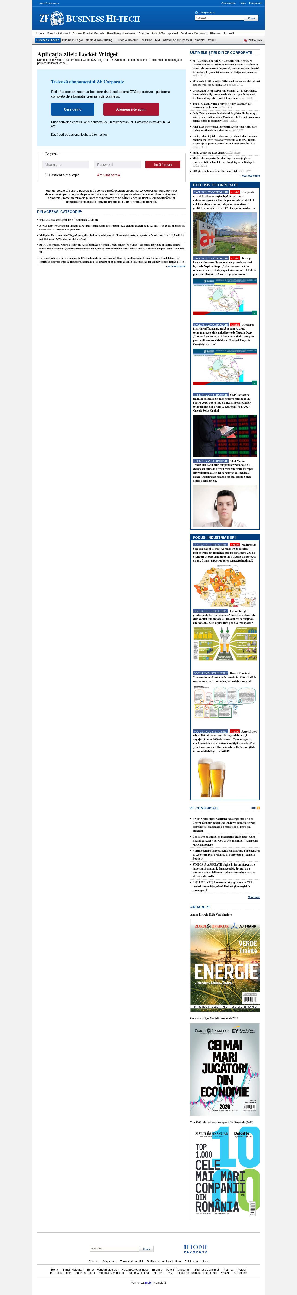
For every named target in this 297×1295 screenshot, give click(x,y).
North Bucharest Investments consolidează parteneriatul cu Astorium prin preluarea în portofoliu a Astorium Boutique (226, 854)
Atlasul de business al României (184, 40)
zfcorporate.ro (207, 12)
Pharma (215, 33)
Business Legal (72, 40)
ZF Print (146, 40)
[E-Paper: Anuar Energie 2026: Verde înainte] (225, 1010)
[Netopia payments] (195, 1252)
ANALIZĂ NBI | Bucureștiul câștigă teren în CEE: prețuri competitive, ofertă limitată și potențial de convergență (223, 886)
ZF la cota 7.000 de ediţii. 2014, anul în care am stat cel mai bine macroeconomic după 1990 (226, 83)
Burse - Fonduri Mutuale (88, 33)
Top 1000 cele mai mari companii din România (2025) (221, 1122)
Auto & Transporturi (165, 33)
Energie (144, 33)
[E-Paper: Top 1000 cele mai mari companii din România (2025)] (225, 1218)
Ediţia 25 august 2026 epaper (209, 152)
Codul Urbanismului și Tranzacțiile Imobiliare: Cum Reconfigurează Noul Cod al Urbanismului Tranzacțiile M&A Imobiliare (225, 841)
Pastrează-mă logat (64, 175)
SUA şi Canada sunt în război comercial (215, 171)
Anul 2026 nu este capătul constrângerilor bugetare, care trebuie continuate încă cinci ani (225, 128)
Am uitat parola (108, 175)
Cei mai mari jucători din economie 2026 (214, 1018)
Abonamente (228, 3)
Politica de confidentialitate (164, 1261)
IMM (157, 40)
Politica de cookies (196, 1261)
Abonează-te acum (131, 109)
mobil (148, 1282)
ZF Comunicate (204, 808)
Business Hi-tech (47, 40)
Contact (93, 1261)
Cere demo (72, 109)
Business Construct (194, 33)
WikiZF (212, 40)
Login (243, 3)
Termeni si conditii (131, 1261)
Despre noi (109, 1261)
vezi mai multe (177, 266)
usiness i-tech (103, 18)
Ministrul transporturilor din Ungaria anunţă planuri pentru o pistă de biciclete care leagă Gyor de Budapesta (224, 160)
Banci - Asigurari (58, 33)
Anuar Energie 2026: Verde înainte (211, 914)
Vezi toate (254, 897)
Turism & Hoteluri (126, 40)
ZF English (255, 40)
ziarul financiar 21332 (51, 18)
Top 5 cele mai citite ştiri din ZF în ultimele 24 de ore (68, 220)
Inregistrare (255, 3)
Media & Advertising (99, 40)
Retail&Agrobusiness (121, 33)
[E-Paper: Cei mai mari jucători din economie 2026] (225, 1114)
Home (40, 33)
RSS (253, 808)
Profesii (229, 33)
